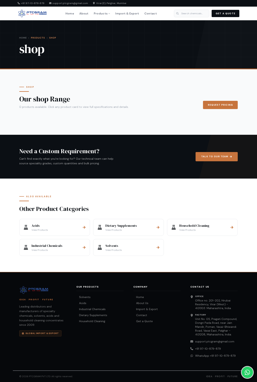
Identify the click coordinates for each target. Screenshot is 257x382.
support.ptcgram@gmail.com (214, 341)
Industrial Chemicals (91, 309)
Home (69, 13)
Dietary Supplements (91, 315)
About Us (140, 303)
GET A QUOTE (225, 13)
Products (101, 13)
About (84, 13)
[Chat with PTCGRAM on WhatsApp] (247, 372)
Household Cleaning (90, 321)
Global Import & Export (42, 333)
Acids (81, 303)
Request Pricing (220, 104)
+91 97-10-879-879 (208, 348)
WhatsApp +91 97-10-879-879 (215, 355)
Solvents (83, 297)
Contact (150, 13)
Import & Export (127, 13)
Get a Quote (143, 321)
